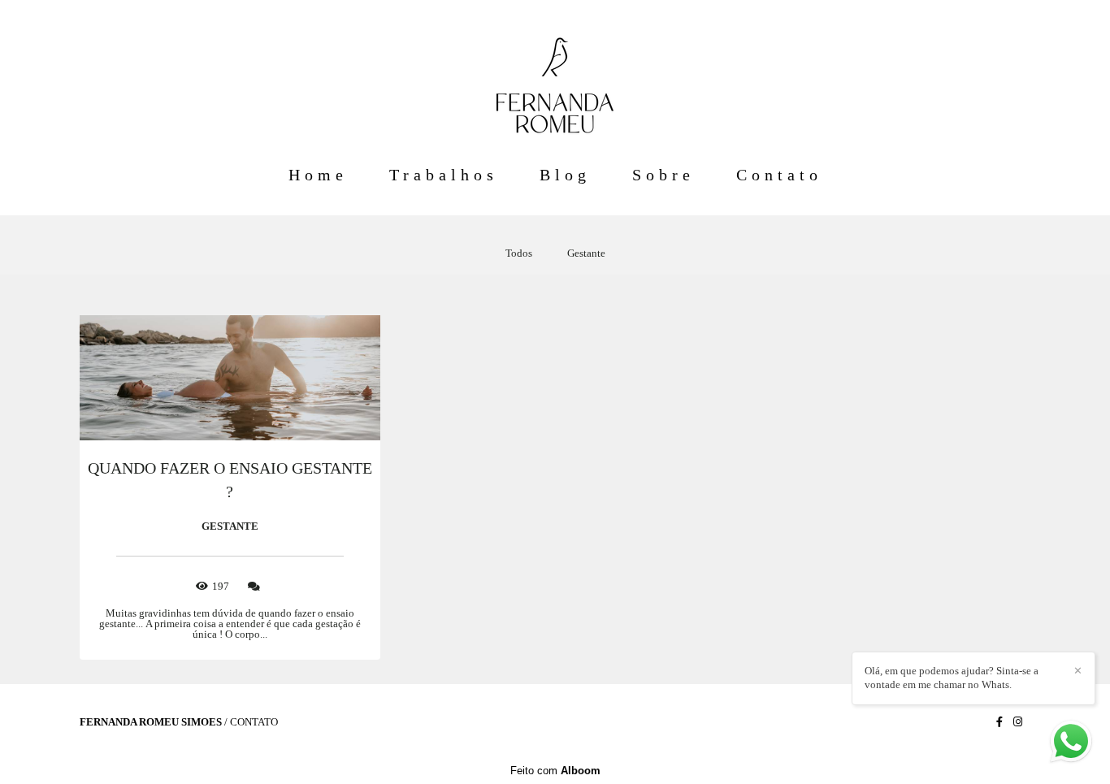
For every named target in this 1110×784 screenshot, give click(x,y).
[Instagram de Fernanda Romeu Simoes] (1017, 722)
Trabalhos (443, 175)
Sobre (663, 175)
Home (318, 175)
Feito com (555, 771)
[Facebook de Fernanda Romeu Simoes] (999, 722)
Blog (565, 175)
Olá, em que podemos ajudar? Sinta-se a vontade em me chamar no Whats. (951, 678)
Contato (779, 175)
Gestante (586, 253)
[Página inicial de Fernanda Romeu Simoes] (555, 77)
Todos (518, 253)
